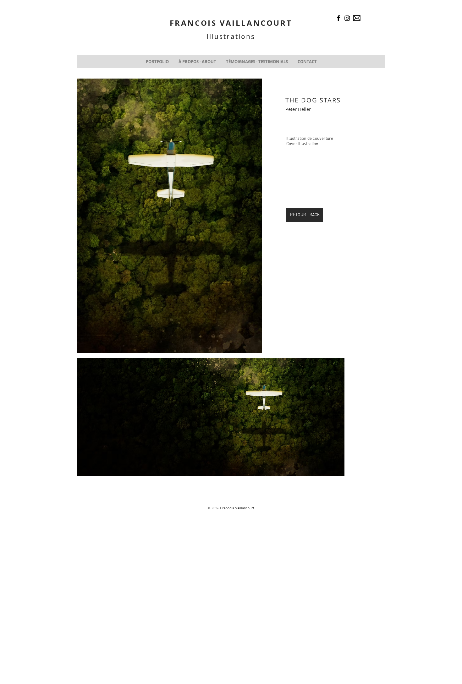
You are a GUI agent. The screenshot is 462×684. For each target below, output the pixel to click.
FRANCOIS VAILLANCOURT (231, 23)
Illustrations (231, 36)
